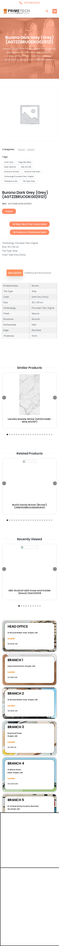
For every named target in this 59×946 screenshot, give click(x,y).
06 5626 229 (13, 644)
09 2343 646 (13, 784)
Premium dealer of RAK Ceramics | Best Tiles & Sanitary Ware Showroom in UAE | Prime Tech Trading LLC (29, 50)
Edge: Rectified (24, 162)
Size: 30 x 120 (26, 167)
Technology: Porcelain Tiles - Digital (19, 176)
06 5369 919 (12, 677)
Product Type (22, 55)
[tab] (15, 273)
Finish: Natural (10, 167)
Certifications (30, 902)
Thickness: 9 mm (11, 181)
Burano (47, 55)
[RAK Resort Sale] (3, 943)
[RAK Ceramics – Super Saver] (10, 943)
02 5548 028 (13, 820)
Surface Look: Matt (32, 171)
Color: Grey (8, 162)
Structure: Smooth (11, 171)
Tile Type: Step (29, 181)
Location (11, 638)
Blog (42, 902)
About (17, 902)
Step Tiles (36, 55)
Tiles (10, 55)
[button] (47, 11)
